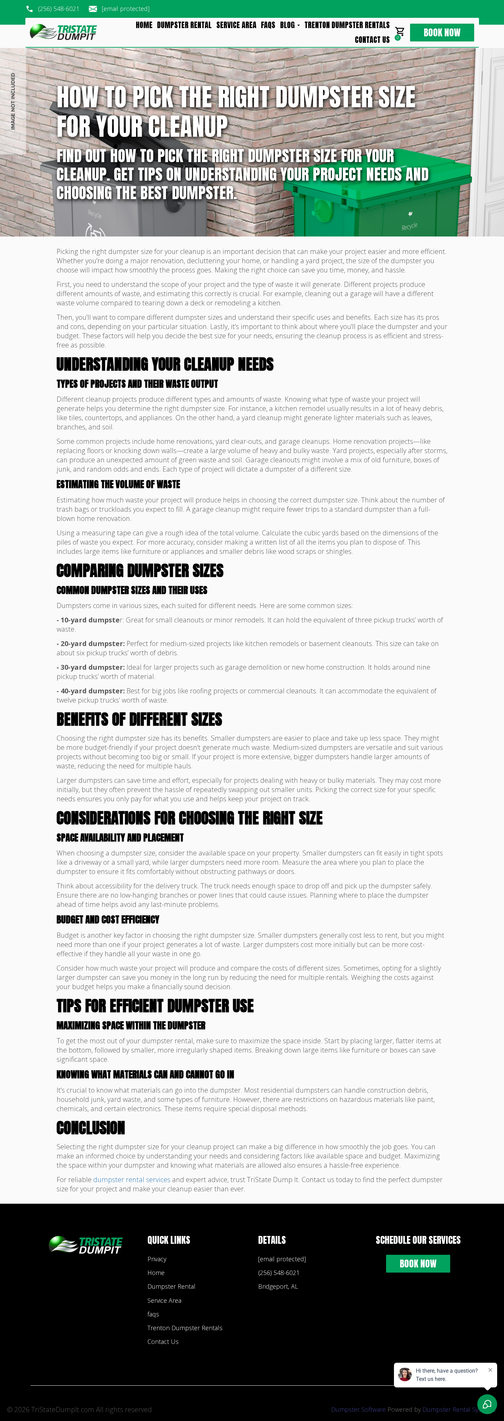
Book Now (442, 32)
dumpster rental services (131, 1179)
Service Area (236, 25)
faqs (268, 25)
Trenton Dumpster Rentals (347, 25)
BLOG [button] (288, 25)
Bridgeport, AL (278, 1286)
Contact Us (372, 39)
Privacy (156, 1259)
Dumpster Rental (184, 25)
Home (144, 25)
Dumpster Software (358, 1409)
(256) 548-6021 (59, 9)
